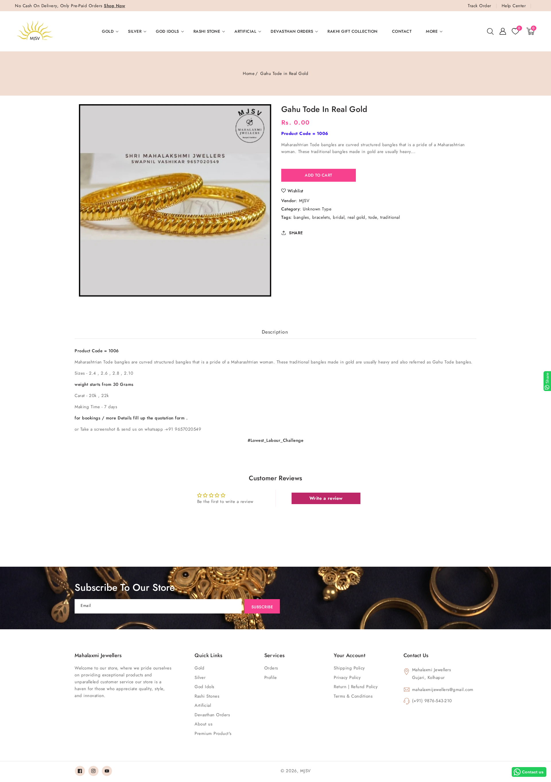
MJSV (304, 201)
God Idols (167, 31)
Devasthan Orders (292, 31)
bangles (301, 217)
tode (372, 217)
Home (249, 73)
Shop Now (114, 6)
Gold (108, 31)
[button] (490, 31)
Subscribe (262, 607)
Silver (134, 31)
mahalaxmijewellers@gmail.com (443, 689)
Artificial (245, 31)
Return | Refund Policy (356, 687)
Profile (270, 677)
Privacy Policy (347, 677)
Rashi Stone (206, 31)
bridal (338, 217)
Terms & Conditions (353, 696)
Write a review (326, 498)
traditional (390, 217)
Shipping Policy (349, 668)
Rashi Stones (207, 696)
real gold (356, 217)
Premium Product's (213, 733)
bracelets (321, 217)
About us (203, 724)
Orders (271, 668)
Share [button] (296, 233)
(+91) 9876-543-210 (432, 701)
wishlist (295, 191)
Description (275, 331)
